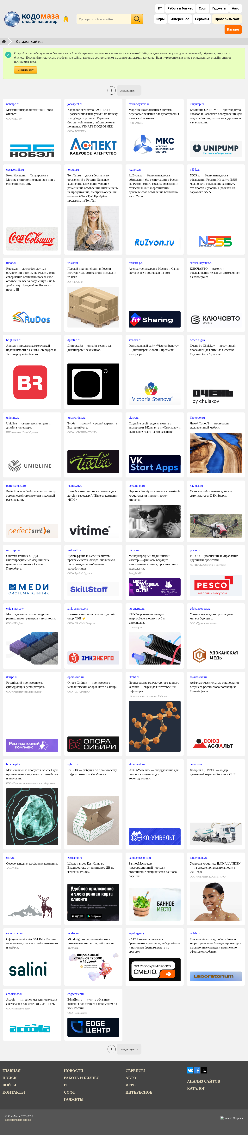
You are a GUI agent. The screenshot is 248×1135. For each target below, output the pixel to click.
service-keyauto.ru (201, 262)
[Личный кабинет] (65, 19)
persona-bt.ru (137, 485)
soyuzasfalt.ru (198, 677)
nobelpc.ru (12, 104)
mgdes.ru (73, 933)
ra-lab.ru (195, 933)
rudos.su (11, 262)
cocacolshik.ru (15, 169)
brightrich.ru (13, 340)
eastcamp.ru (74, 857)
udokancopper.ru (200, 608)
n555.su (195, 169)
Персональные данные (18, 1119)
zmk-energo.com (77, 608)
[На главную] (32, 19)
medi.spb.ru (13, 550)
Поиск (10, 1078)
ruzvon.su (135, 169)
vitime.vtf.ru (74, 485)
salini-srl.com (14, 933)
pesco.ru (195, 550)
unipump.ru (197, 104)
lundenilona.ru (199, 857)
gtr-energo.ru (137, 608)
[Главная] (4, 41)
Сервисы (202, 19)
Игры (160, 19)
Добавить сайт (26, 69)
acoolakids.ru (14, 994)
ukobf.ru (134, 677)
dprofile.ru (73, 340)
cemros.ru (196, 764)
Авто (235, 8)
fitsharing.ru (136, 262)
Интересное (179, 19)
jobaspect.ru (74, 104)
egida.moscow (15, 608)
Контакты (14, 1092)
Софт (203, 8)
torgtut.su (73, 169)
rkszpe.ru (11, 677)
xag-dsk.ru (196, 485)
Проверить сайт (227, 19)
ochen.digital (198, 340)
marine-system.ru (139, 104)
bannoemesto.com (140, 857)
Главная (12, 1071)
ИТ (160, 8)
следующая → (129, 90)
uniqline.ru (12, 417)
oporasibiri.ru (75, 677)
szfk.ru (10, 857)
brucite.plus (13, 764)
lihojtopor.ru (197, 417)
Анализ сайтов (203, 1081)
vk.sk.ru (134, 417)
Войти (9, 1085)
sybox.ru (72, 764)
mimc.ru (134, 550)
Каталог (233, 30)
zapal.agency (137, 933)
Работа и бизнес (180, 8)
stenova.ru (135, 340)
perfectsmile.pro (16, 485)
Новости (73, 1071)
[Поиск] (137, 19)
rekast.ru (72, 262)
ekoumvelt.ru (137, 764)
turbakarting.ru (76, 417)
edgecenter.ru (75, 994)
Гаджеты (219, 8)
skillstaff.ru (74, 550)
